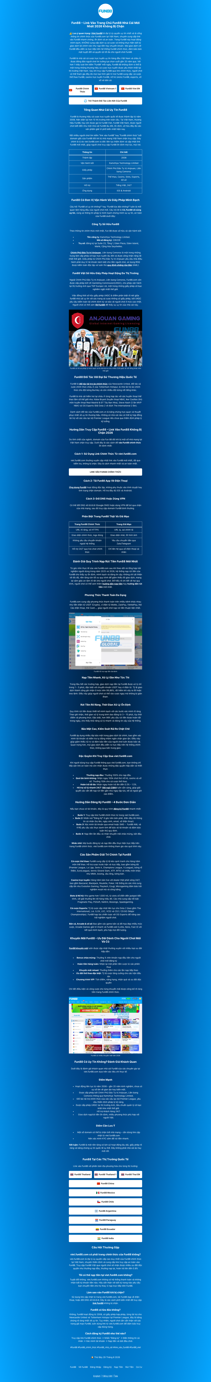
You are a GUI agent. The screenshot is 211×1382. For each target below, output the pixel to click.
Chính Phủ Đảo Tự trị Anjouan (86, 252)
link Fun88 (98, 1303)
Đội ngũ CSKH (109, 787)
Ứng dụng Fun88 (77, 487)
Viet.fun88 (96, 33)
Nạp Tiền (118, 1367)
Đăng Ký (108, 1367)
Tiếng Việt (107, 1376)
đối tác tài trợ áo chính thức (93, 384)
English (96, 1376)
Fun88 (73, 1367)
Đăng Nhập (95, 1367)
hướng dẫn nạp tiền (112, 584)
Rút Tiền (129, 1367)
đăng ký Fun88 (121, 809)
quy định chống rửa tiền (119, 265)
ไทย (116, 1376)
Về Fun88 (100, 305)
